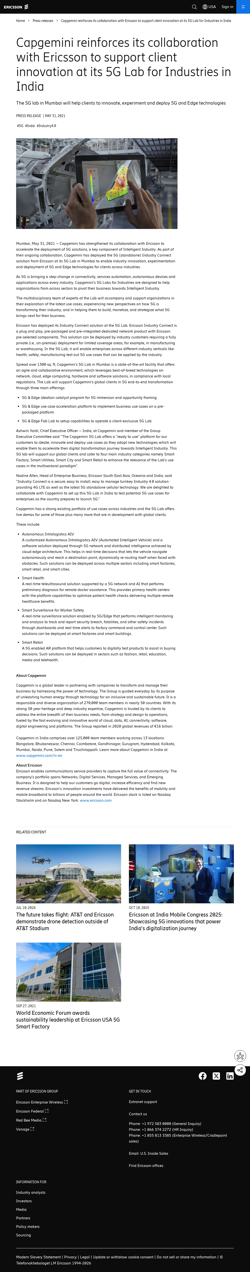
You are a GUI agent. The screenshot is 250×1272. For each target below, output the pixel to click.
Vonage (23, 1129)
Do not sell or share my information (186, 1257)
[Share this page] (240, 1070)
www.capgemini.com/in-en (39, 755)
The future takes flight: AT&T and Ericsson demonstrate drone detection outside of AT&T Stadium (65, 921)
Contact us (138, 1114)
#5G (20, 126)
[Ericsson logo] (16, 7)
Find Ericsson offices (146, 1165)
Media (21, 1209)
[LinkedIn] (230, 1076)
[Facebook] (203, 1076)
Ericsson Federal (30, 1111)
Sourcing (23, 1235)
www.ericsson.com (96, 800)
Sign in (227, 6)
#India (30, 126)
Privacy (70, 1257)
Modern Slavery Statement (38, 1257)
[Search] (194, 7)
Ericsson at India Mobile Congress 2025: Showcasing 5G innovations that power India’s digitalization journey (176, 921)
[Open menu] (243, 7)
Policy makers (28, 1226)
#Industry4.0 (46, 126)
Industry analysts (30, 1192)
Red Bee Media (29, 1120)
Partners (23, 1218)
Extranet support (143, 1101)
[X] (216, 1076)
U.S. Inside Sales (154, 1153)
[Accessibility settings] (240, 1056)
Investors (24, 1201)
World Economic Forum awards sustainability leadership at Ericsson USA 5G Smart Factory (68, 1020)
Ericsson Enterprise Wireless (40, 1102)
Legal (85, 1257)
